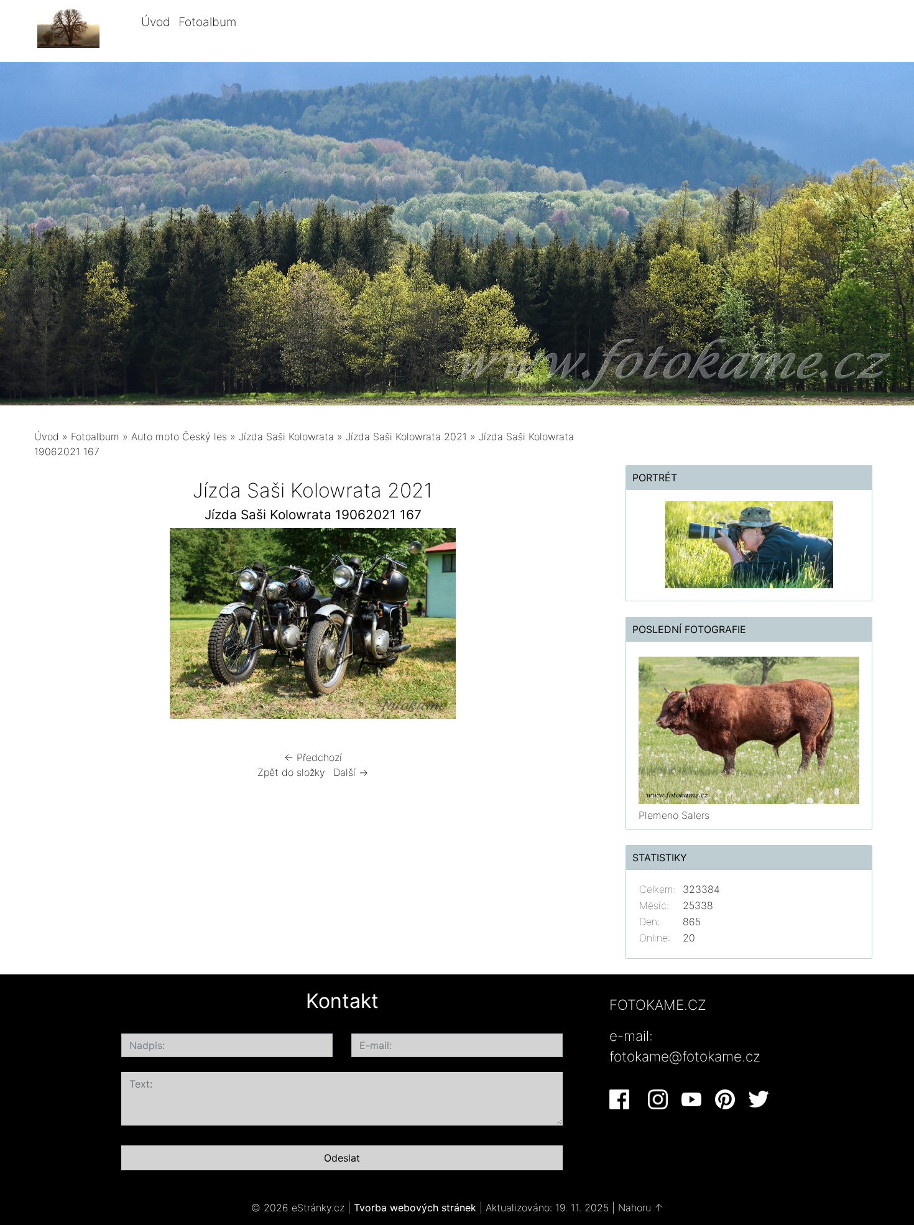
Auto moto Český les (179, 436)
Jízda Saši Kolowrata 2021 (406, 436)
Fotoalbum (207, 21)
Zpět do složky (291, 772)
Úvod (155, 21)
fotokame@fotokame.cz (684, 1056)
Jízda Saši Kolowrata (286, 436)
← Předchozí (313, 757)
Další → (350, 772)
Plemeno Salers (674, 815)
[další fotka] (571, 626)
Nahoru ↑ (640, 1207)
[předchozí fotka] (54, 626)
